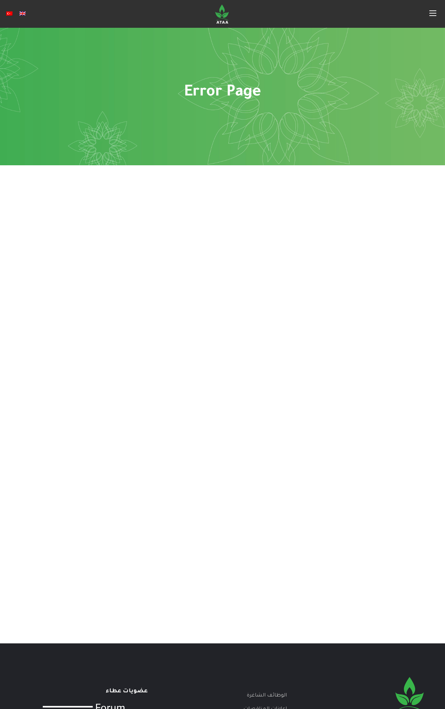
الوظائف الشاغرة (267, 696)
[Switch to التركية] (9, 13)
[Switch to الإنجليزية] (22, 13)
